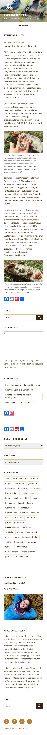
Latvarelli (15, 15)
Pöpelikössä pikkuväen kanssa (19, 402)
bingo (8, 483)
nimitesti (31, 517)
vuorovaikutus (28, 552)
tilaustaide (19, 542)
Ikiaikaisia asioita (13, 385)
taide (16, 537)
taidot (8, 542)
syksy (8, 537)
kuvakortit (10, 503)
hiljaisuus (22, 488)
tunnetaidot (32, 542)
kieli (27, 498)
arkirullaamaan (19, 478)
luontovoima (11, 513)
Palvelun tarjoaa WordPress (15, 729)
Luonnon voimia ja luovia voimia (19, 390)
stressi (20, 532)
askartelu (33, 478)
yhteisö (8, 556)
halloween (10, 488)
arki (7, 478)
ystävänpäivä (22, 556)
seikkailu (9, 532)
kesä (7, 498)
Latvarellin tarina (32, 385)
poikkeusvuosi (12, 527)
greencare (32, 483)
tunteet (8, 547)
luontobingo (11, 508)
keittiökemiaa (28, 493)
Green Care (19, 483)
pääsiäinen (27, 527)
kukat (35, 498)
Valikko (25, 25)
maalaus (35, 513)
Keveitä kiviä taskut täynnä (20, 46)
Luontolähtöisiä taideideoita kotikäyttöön (18, 396)
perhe (8, 522)
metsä (8, 517)
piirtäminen (19, 522)
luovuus (24, 513)
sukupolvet (32, 532)
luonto (30, 503)
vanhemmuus (22, 547)
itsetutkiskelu (11, 493)
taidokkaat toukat (30, 537)
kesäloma (17, 498)
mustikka (19, 517)
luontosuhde (26, 508)
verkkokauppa (11, 552)
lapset (21, 503)
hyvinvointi (35, 488)
